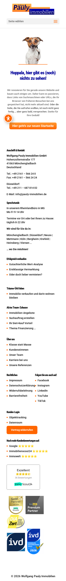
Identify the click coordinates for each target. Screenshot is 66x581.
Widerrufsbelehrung (20, 390)
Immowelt (15, 456)
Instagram (44, 385)
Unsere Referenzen (20, 365)
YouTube (43, 395)
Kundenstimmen (18, 349)
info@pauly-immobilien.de (31, 194)
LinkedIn (43, 390)
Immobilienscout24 (20, 451)
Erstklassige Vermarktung (24, 269)
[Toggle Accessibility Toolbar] (8, 118)
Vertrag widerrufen (22, 429)
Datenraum (15, 422)
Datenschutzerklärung (22, 385)
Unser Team (16, 354)
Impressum (15, 380)
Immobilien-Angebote (22, 312)
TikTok (41, 400)
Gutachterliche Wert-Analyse (26, 264)
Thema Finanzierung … (22, 328)
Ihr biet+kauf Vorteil (20, 323)
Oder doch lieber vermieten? (25, 274)
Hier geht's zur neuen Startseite (33, 126)
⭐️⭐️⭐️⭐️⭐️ (26, 446)
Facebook (43, 380)
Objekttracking (17, 417)
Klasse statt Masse (22, 344)
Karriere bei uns (18, 360)
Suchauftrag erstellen (21, 318)
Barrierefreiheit (18, 395)
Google (13, 446)
